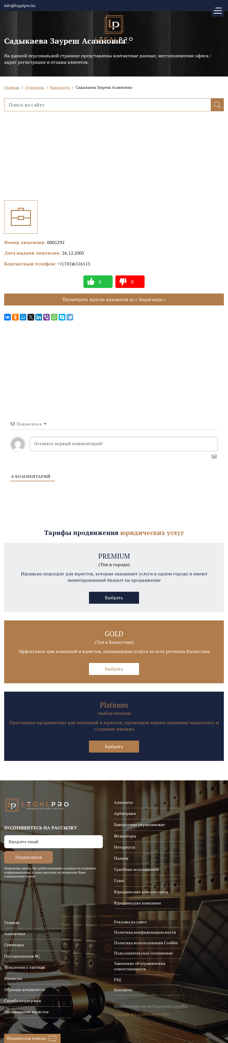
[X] (31, 317)
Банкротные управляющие (139, 824)
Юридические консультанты (141, 891)
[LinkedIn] (38, 317)
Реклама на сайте (130, 921)
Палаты (121, 858)
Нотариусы (124, 847)
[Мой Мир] (23, 317)
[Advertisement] (114, 161)
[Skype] (62, 317)
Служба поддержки (22, 1000)
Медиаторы (125, 836)
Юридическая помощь (26, 1038)
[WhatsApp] (54, 317)
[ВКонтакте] (7, 317)
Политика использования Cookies (146, 942)
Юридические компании (137, 903)
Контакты (123, 989)
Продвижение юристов (26, 1011)
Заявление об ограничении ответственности (139, 966)
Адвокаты (34, 87)
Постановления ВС (22, 956)
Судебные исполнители (136, 869)
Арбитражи (125, 813)
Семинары (14, 944)
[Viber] (46, 317)
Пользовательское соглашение (143, 953)
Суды (119, 880)
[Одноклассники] (15, 317)
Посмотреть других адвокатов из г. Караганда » (114, 299)
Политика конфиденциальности (145, 932)
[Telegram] (69, 317)
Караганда (60, 87)
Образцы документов (24, 989)
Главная (11, 87)
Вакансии (13, 978)
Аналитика (14, 933)
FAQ (117, 979)
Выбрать (114, 598)
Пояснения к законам (24, 967)
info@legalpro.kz (20, 5)
